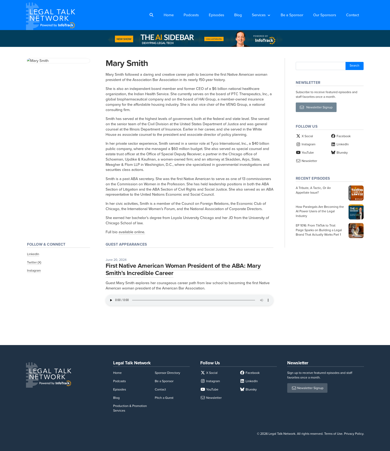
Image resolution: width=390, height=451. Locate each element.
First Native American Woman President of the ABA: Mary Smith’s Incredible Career (183, 269)
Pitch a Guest (164, 397)
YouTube (307, 152)
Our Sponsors (324, 14)
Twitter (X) (34, 262)
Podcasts (191, 14)
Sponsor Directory (167, 372)
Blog (238, 14)
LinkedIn (33, 254)
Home (169, 14)
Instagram (34, 270)
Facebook (343, 136)
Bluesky (342, 152)
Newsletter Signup (318, 107)
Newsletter (309, 161)
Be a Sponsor (292, 14)
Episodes (216, 14)
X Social (307, 136)
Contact (352, 14)
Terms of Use (333, 433)
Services (259, 14)
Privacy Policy (353, 433)
